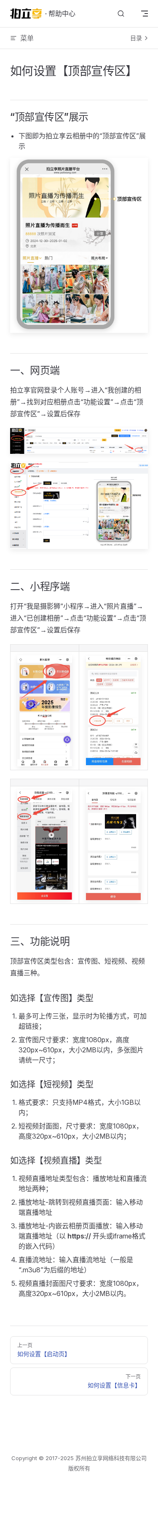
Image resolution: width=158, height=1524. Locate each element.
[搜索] (121, 13)
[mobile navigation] (144, 13)
